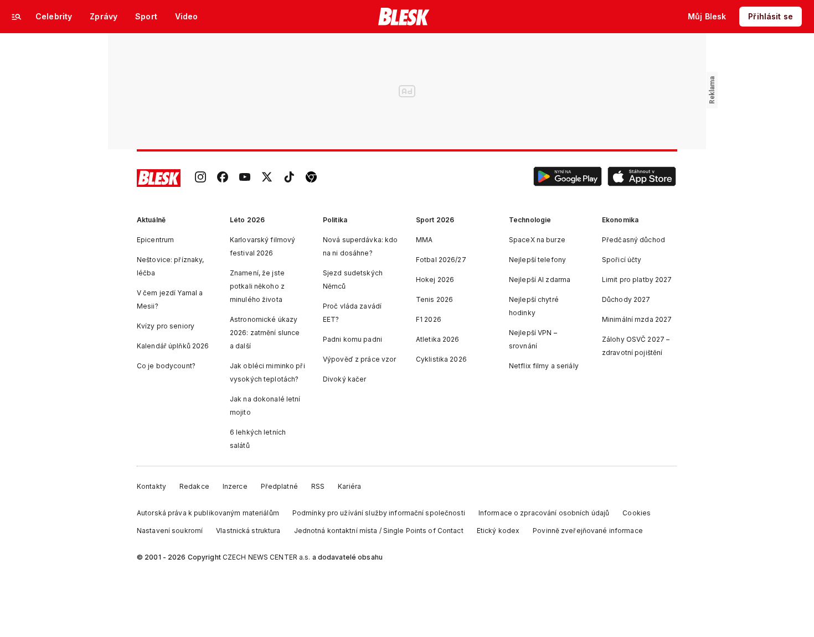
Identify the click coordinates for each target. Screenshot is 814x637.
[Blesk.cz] (404, 16)
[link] (200, 178)
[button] (567, 178)
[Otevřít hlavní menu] (17, 17)
